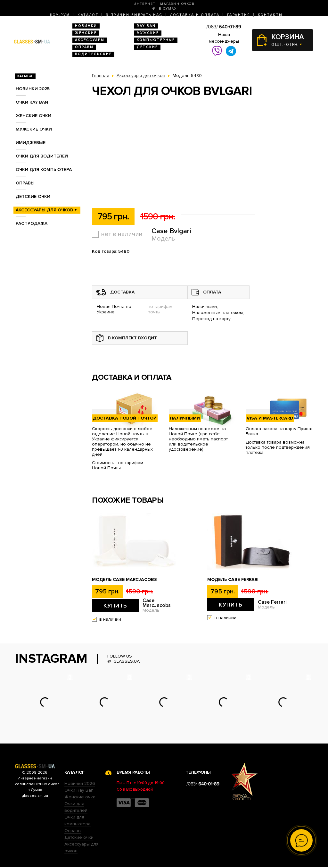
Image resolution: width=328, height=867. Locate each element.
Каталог (88, 15)
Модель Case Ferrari (232, 579)
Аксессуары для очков (44, 210)
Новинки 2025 (33, 88)
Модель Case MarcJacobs (124, 579)
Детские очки (33, 196)
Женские (86, 33)
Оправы (84, 47)
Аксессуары (89, 40)
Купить (115, 605)
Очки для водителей (42, 156)
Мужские (148, 33)
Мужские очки (34, 129)
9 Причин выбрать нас (134, 15)
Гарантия (238, 15)
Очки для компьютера (44, 169)
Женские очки (33, 115)
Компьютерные (156, 40)
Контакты (270, 15)
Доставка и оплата (194, 15)
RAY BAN (146, 26)
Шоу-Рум (59, 15)
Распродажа (31, 223)
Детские (147, 47)
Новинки (86, 26)
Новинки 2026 (79, 783)
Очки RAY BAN (32, 102)
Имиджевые (30, 142)
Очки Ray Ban (79, 790)
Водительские (93, 54)
